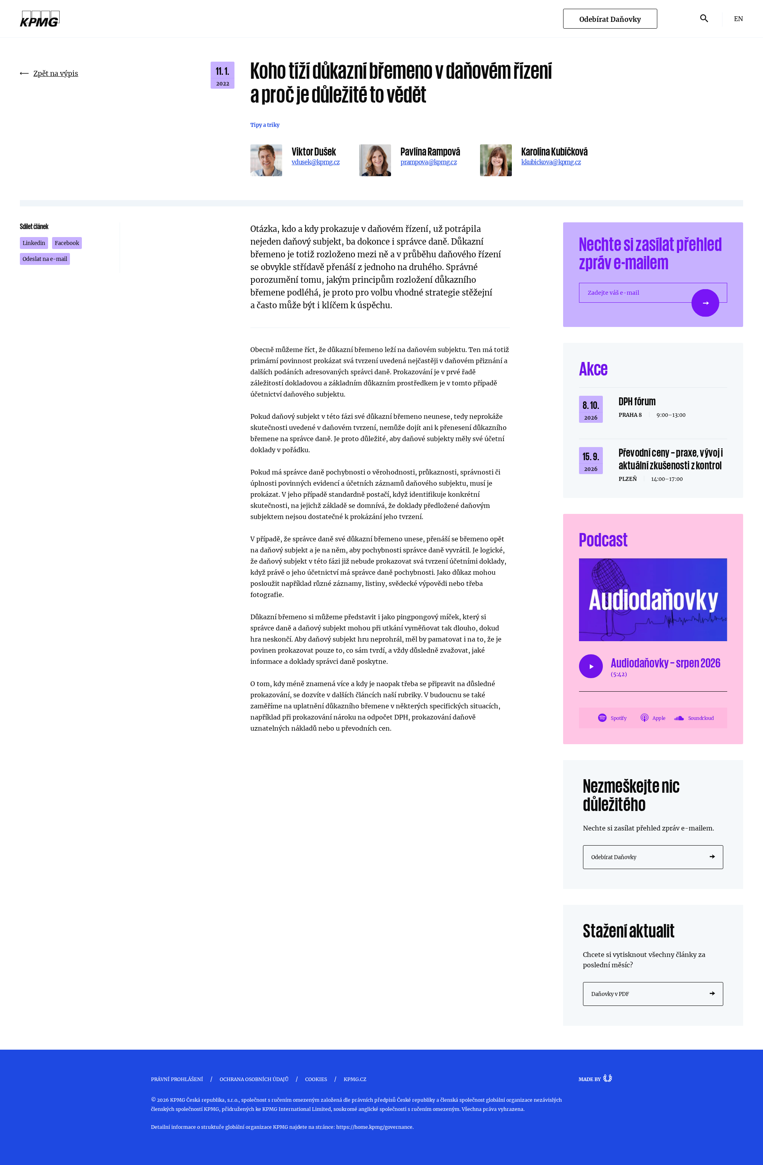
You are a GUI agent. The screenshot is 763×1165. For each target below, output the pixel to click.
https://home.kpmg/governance (374, 1127)
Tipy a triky (264, 125)
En (738, 18)
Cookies (316, 1079)
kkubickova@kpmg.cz (551, 162)
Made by (590, 1079)
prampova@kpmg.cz (429, 162)
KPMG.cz (355, 1079)
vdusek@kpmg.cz (315, 162)
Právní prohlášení (177, 1079)
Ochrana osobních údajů (254, 1079)
